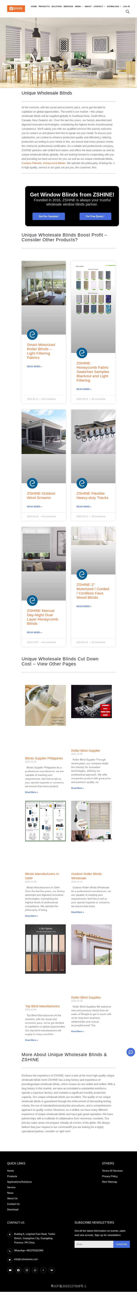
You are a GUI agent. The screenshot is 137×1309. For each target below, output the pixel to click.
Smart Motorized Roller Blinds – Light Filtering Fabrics (41, 351)
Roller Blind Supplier (85, 750)
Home (34, 6)
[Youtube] (10, 1270)
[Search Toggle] (127, 11)
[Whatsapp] (35, 1270)
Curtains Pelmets (32, 163)
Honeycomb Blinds (54, 163)
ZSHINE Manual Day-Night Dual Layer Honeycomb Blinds (42, 617)
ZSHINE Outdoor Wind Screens (41, 495)
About (88, 6)
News (78, 6)
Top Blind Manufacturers (42, 1006)
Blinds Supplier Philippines (44, 758)
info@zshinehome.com (26, 1259)
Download (113, 6)
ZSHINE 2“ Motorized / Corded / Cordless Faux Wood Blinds (93, 590)
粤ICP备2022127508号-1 (68, 1286)
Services (68, 6)
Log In (126, 6)
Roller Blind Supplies (86, 997)
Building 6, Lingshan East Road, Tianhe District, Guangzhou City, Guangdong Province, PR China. (34, 1238)
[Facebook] (19, 1270)
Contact (98, 6)
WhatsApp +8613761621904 (28, 1250)
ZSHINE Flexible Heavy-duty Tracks (92, 495)
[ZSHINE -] (16, 8)
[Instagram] (27, 1270)
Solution (56, 6)
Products (44, 6)
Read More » (34, 366)
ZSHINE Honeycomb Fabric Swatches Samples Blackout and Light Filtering (93, 371)
